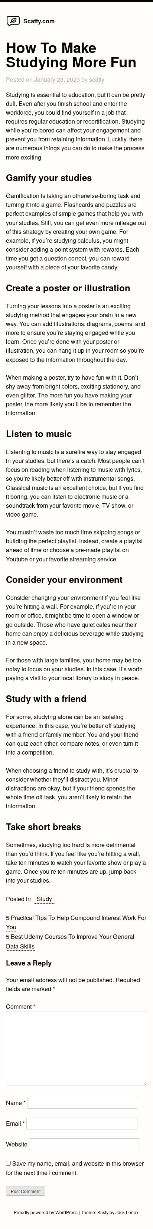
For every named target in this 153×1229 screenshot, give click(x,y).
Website (16, 1144)
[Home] (13, 26)
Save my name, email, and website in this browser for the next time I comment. (75, 1167)
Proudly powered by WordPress (46, 1212)
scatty (96, 79)
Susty (102, 1212)
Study (44, 898)
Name (16, 1102)
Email (15, 1123)
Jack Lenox (127, 1212)
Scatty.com (39, 21)
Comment (20, 1006)
